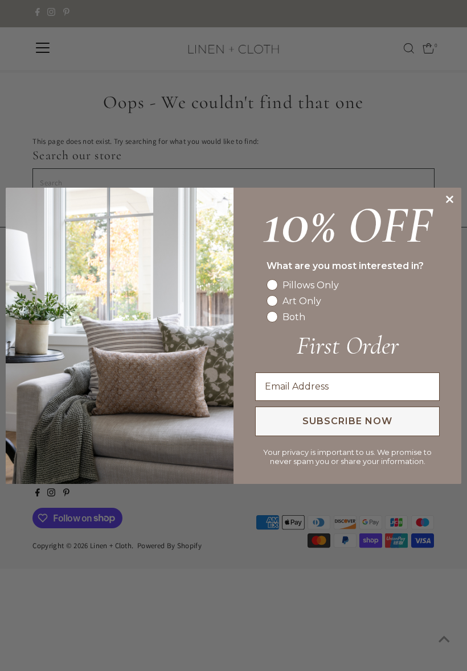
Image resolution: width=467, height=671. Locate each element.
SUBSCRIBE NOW (347, 421)
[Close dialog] (450, 199)
